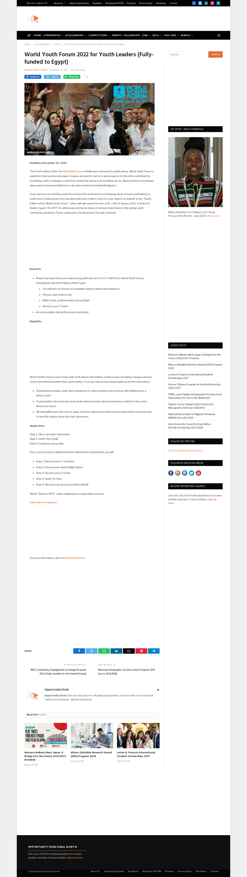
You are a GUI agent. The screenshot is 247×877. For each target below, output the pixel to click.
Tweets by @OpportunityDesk (185, 450)
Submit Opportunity (79, 3)
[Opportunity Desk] (33, 19)
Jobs (145, 35)
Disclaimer (161, 3)
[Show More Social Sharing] (87, 77)
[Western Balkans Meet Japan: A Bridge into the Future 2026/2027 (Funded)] (45, 735)
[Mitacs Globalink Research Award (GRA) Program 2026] (92, 735)
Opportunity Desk (35, 70)
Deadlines (97, 3)
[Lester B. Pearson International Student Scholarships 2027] (138, 735)
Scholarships (74, 35)
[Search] (218, 35)
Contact (173, 3)
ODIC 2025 (170, 35)
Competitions (97, 35)
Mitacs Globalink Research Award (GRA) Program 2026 (91, 754)
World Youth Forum (70, 171)
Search (185, 35)
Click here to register (43, 502)
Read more (213, 215)
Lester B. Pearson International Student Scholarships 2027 (136, 754)
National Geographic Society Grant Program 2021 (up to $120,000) (126, 672)
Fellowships (132, 35)
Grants (117, 35)
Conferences (51, 35)
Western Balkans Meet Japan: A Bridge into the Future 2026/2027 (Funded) (45, 756)
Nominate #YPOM (115, 3)
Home (37, 35)
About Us (58, 3)
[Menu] (29, 35)
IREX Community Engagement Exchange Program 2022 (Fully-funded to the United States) (58, 672)
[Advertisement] (159, 18)
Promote (131, 3)
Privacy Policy (146, 3)
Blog (156, 35)
